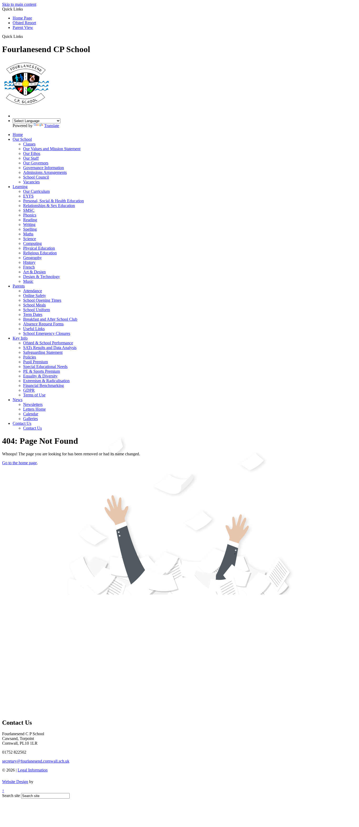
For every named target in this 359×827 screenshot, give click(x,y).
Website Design (15, 781)
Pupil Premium (35, 362)
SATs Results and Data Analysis (49, 347)
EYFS (28, 196)
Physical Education (39, 248)
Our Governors (35, 163)
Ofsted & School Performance (48, 343)
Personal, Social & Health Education (53, 201)
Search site (11, 795)
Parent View (23, 27)
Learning (20, 186)
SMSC (28, 210)
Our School (22, 139)
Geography (32, 257)
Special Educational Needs (45, 366)
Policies (29, 357)
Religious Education (40, 253)
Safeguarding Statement (43, 352)
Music (28, 281)
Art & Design (34, 272)
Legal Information (33, 770)
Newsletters (33, 404)
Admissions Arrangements (45, 172)
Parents (19, 286)
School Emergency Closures (46, 333)
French (29, 267)
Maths (28, 234)
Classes (29, 144)
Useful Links (34, 328)
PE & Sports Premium (41, 371)
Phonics (29, 215)
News (17, 399)
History (29, 262)
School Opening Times (42, 300)
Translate (51, 125)
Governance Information (43, 167)
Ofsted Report (24, 23)
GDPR (29, 390)
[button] (25, 36)
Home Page (22, 18)
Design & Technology (41, 276)
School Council (36, 177)
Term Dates (32, 314)
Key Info (20, 338)
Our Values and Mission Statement (51, 149)
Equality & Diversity (40, 376)
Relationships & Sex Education (49, 205)
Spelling (30, 229)
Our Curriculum (36, 191)
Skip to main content (19, 4)
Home (18, 134)
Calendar (30, 414)
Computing (32, 243)
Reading (30, 220)
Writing (29, 224)
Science (29, 238)
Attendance (32, 291)
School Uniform (36, 309)
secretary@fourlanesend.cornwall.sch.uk (35, 761)
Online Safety (34, 295)
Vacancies (31, 182)
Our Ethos (31, 153)
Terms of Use (34, 395)
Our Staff (31, 158)
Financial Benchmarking (43, 385)
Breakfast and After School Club (50, 319)
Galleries (30, 418)
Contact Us (22, 423)
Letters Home (34, 409)
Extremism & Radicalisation (46, 381)
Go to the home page (19, 463)
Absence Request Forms (43, 324)
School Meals (34, 305)
